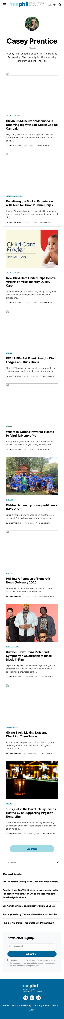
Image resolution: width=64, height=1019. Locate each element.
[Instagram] (38, 998)
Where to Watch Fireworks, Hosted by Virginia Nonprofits (30, 433)
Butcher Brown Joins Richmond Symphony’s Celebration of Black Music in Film (29, 655)
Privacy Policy (42, 1005)
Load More (32, 848)
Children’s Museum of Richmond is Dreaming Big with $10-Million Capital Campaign (32, 124)
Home (6, 1005)
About (55, 1005)
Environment (12, 727)
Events (9, 353)
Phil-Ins (9, 500)
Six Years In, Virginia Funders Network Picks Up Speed (29, 906)
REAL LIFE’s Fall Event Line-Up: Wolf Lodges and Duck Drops (30, 360)
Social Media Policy (22, 1005)
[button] (4, 4)
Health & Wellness (14, 196)
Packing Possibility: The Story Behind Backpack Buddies (30, 914)
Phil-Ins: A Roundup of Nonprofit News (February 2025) (28, 580)
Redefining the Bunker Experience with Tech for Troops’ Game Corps (29, 203)
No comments (43, 146)
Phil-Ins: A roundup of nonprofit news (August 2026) (29, 923)
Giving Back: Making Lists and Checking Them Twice (26, 734)
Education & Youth (14, 116)
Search (58, 862)
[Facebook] (25, 998)
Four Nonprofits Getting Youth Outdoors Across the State (30, 881)
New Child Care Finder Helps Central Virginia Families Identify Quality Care (31, 281)
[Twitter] (32, 998)
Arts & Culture (12, 647)
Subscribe (31, 954)
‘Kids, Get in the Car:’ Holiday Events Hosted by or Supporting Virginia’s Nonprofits (31, 812)
